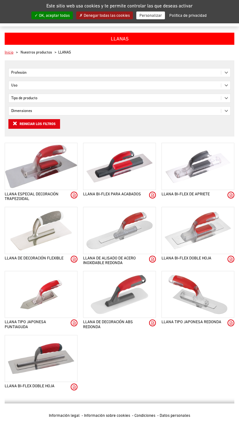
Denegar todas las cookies (106, 15)
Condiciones (145, 415)
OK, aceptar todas (54, 15)
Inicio (9, 52)
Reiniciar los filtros (37, 124)
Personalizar (150, 15)
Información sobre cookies (107, 415)
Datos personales (175, 415)
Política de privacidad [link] (188, 15)
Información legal (65, 415)
